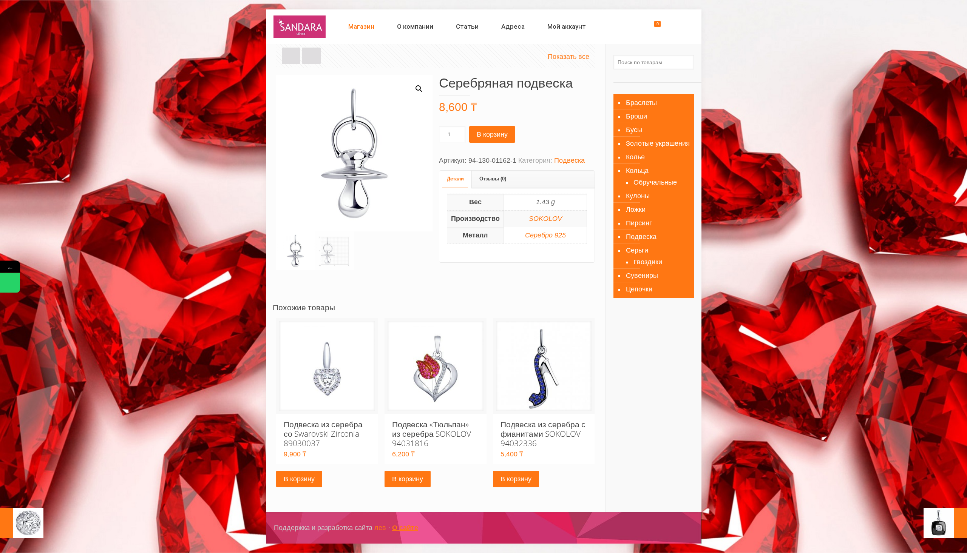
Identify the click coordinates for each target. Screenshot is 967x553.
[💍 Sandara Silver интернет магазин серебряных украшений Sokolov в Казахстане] (299, 26)
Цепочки (639, 289)
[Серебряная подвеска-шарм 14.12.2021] (21, 523)
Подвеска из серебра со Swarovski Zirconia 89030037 (323, 433)
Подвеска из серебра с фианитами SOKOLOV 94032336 (542, 433)
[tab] (455, 179)
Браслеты (641, 102)
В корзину (492, 134)
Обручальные (655, 182)
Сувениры (642, 275)
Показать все (568, 56)
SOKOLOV (545, 218)
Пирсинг (639, 223)
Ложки (636, 209)
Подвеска (569, 160)
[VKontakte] (671, 528)
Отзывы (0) (492, 179)
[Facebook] (651, 528)
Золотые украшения (658, 143)
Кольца (637, 170)
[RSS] (682, 528)
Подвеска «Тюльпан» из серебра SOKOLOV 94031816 (431, 433)
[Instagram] (661, 528)
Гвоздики (647, 262)
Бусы (634, 130)
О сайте (405, 527)
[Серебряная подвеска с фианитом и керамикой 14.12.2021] (945, 523)
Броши (636, 116)
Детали (455, 179)
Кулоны (638, 196)
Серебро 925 (545, 235)
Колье (635, 157)
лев (380, 527)
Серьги (637, 250)
